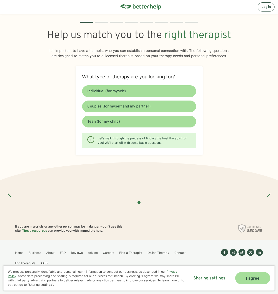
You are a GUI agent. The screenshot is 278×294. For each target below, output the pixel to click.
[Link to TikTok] (241, 252)
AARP (44, 263)
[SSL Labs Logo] (250, 228)
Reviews (77, 252)
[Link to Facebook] (224, 252)
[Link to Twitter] (250, 252)
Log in (266, 7)
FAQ (63, 252)
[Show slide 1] (139, 203)
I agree (253, 278)
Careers (108, 252)
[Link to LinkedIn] (259, 252)
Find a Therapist (130, 252)
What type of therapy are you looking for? (128, 76)
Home (19, 252)
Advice (93, 252)
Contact (180, 252)
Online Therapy (158, 252)
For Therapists (25, 263)
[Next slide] (268, 193)
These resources (34, 230)
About (50, 252)
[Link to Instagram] (233, 252)
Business (35, 252)
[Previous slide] (9, 193)
